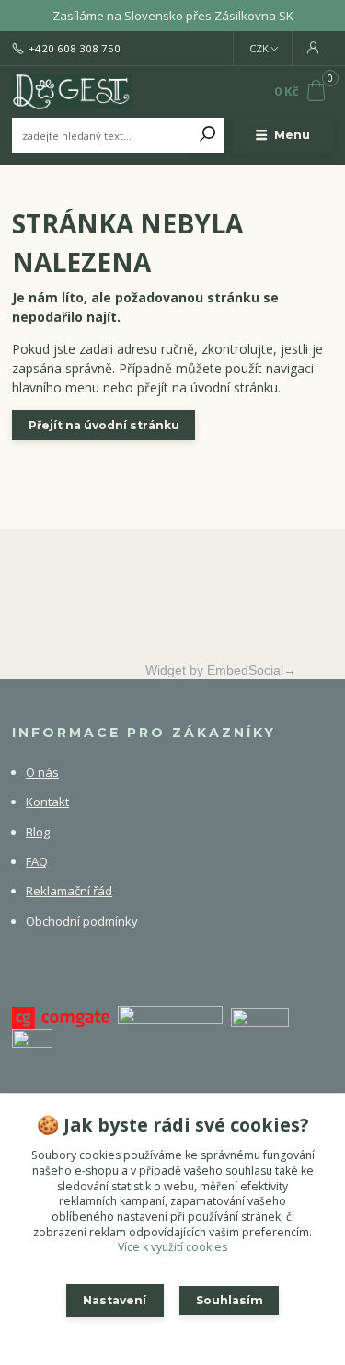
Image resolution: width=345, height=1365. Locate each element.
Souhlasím (229, 1300)
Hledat (207, 135)
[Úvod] (72, 92)
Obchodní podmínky (82, 921)
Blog (38, 832)
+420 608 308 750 (75, 48)
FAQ (37, 861)
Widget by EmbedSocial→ (220, 670)
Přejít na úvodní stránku (104, 425)
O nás (42, 772)
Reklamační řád (69, 890)
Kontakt (47, 801)
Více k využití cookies (172, 1247)
